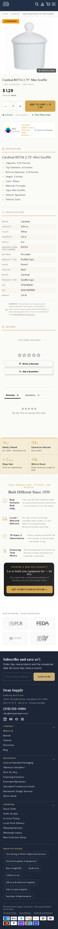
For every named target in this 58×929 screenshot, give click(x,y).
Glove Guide (10, 795)
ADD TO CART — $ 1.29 (40, 106)
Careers (7, 740)
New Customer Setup (14, 837)
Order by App (10, 813)
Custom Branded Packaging (18, 762)
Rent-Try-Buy (10, 772)
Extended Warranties (14, 781)
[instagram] (22, 719)
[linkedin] (5, 719)
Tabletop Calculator (14, 767)
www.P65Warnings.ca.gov (24, 314)
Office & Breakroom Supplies (20, 882)
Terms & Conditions (43, 913)
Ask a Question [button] (31, 371)
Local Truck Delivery (13, 823)
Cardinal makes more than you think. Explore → (27, 130)
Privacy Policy (9, 913)
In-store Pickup (11, 818)
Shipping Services (12, 827)
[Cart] (48, 4)
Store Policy (25, 913)
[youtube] (11, 719)
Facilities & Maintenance (18, 896)
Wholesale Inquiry (12, 832)
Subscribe (44, 677)
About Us (8, 730)
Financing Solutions (13, 777)
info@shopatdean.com (15, 713)
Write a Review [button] (30, 363)
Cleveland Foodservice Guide (19, 786)
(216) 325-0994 (14, 709)
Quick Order (9, 808)
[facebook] (16, 719)
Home (5, 14)
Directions (8, 745)
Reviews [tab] (10, 395)
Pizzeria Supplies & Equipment (21, 861)
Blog (5, 749)
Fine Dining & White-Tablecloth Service (26, 854)
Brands (7, 735)
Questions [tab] (30, 395)
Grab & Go (34, 868)
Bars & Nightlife (14, 868)
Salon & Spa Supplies (17, 889)
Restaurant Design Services (18, 791)
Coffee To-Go (13, 875)
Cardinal (15, 14)
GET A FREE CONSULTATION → (30, 589)
